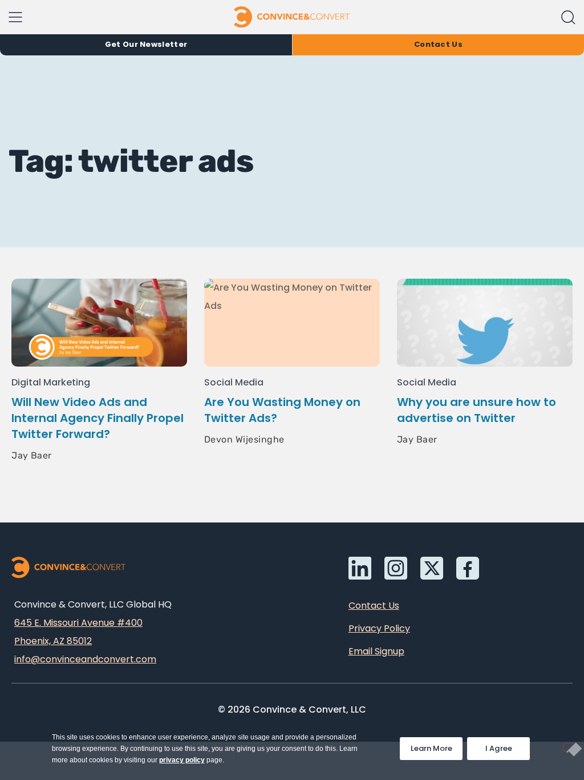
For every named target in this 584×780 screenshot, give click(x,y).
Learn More (437, 745)
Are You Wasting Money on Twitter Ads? (282, 410)
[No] (569, 747)
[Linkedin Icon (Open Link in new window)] (359, 568)
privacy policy (182, 760)
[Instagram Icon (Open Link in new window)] (395, 568)
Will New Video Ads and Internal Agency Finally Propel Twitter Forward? (97, 418)
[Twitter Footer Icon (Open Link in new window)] (431, 568)
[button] (568, 17)
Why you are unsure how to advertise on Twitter (476, 410)
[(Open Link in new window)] (467, 568)
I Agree (499, 748)
